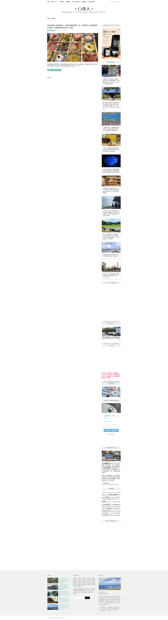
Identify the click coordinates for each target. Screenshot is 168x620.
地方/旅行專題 (75, 1)
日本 (103, 501)
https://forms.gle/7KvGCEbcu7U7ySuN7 (111, 484)
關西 (114, 515)
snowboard (104, 492)
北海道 (103, 495)
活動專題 (83, 1)
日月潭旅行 (117, 499)
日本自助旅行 (108, 509)
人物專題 (61, 1)
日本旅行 (107, 504)
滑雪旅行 (106, 513)
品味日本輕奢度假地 (51, 30)
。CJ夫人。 (84, 9)
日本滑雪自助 (114, 506)
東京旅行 (112, 511)
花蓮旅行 (112, 515)
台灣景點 (106, 497)
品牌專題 (68, 1)
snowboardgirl (110, 492)
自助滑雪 (105, 515)
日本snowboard (109, 501)
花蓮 (109, 515)
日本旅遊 (112, 504)
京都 (119, 492)
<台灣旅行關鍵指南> (107, 468)
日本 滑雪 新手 (109, 506)
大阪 (110, 497)
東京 (108, 511)
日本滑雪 (116, 505)
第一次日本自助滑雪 (112, 513)
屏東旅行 (110, 499)
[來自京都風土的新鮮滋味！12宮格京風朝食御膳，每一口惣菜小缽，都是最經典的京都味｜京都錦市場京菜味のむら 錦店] (72, 47)
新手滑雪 (113, 499)
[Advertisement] (111, 543)
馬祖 (116, 515)
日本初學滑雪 (114, 501)
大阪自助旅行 (117, 497)
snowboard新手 (115, 492)
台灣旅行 (115, 494)
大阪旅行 (113, 497)
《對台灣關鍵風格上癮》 (106, 463)
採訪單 (114, 478)
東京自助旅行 (116, 511)
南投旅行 (106, 495)
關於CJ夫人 (54, 1)
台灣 (110, 494)
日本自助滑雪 (91, 1)
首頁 (48, 1)
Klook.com (49, 77)
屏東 (107, 499)
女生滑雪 (103, 499)
